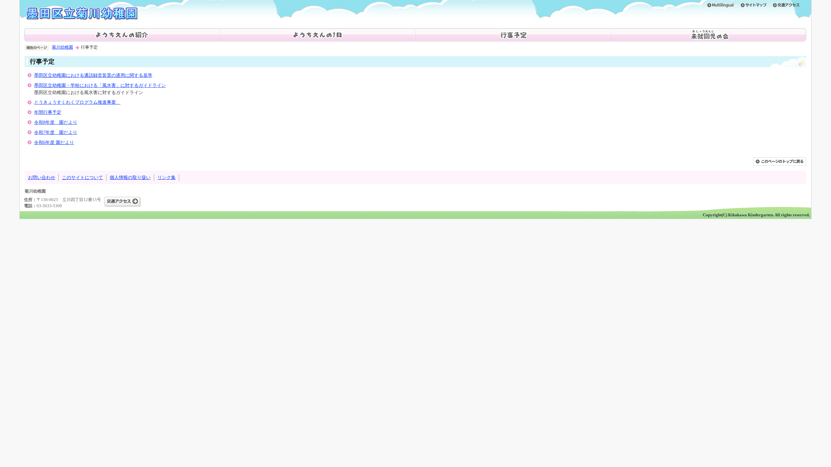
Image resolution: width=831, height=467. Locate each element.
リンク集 (166, 177)
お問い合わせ (41, 177)
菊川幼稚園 (62, 47)
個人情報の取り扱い (130, 177)
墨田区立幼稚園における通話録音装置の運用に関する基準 (93, 75)
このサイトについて (82, 177)
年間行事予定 (47, 112)
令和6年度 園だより (54, 142)
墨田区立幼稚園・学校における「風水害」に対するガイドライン (100, 85)
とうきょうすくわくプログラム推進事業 (77, 102)
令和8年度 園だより (55, 122)
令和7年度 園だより (55, 132)
